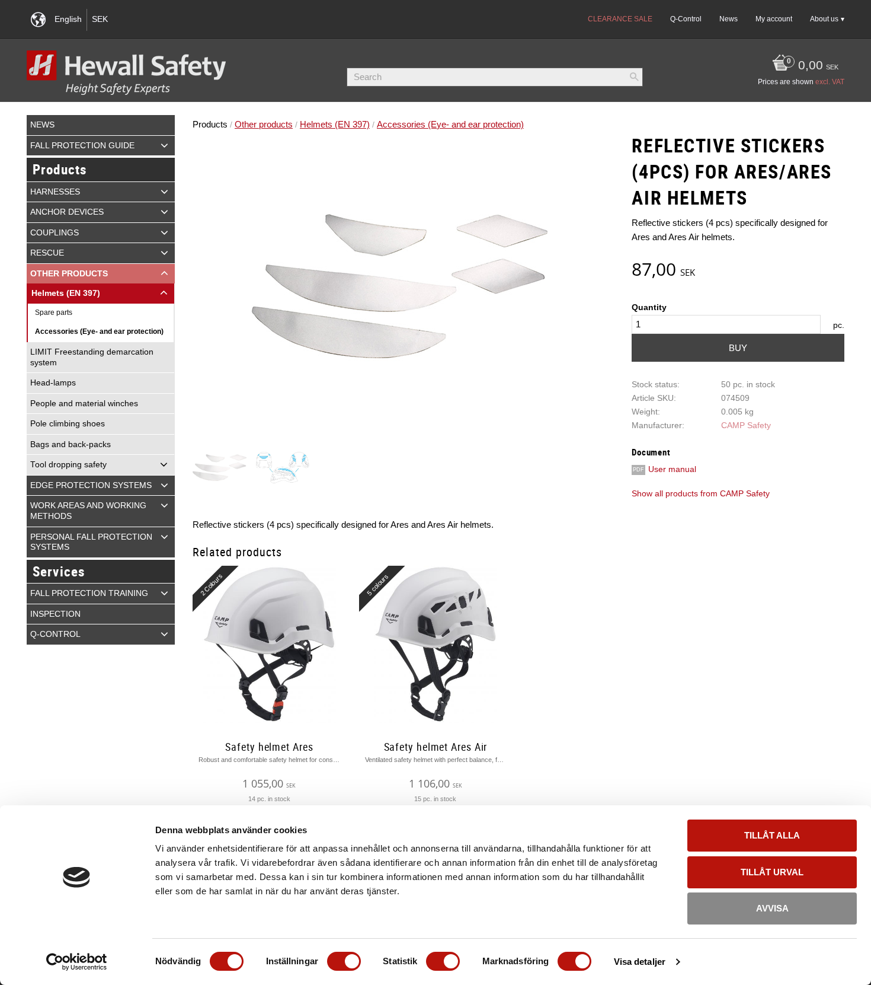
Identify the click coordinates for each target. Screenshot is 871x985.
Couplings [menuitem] (54, 232)
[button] (164, 145)
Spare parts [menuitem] (53, 312)
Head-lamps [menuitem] (53, 382)
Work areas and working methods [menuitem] (88, 511)
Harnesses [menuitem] (55, 191)
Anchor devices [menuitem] (67, 212)
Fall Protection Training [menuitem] (89, 593)
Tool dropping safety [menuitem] (68, 464)
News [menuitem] (728, 19)
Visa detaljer (639, 962)
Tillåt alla (772, 835)
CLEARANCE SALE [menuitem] (620, 19)
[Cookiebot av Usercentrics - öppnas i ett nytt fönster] (77, 962)
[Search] (634, 77)
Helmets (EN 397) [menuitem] (65, 293)
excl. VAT (829, 82)
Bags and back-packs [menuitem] (70, 444)
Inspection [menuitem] (55, 614)
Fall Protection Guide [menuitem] (82, 145)
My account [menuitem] (773, 19)
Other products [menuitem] (69, 273)
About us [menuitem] (824, 19)
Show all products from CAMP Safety (701, 493)
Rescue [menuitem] (47, 252)
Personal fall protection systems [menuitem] (91, 542)
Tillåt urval (772, 872)
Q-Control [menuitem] (686, 19)
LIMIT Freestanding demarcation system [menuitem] (91, 357)
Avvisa (772, 908)
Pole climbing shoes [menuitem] (67, 423)
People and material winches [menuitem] (84, 403)
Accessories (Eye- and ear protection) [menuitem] (99, 331)
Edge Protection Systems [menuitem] (91, 485)
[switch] (344, 961)
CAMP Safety (746, 425)
